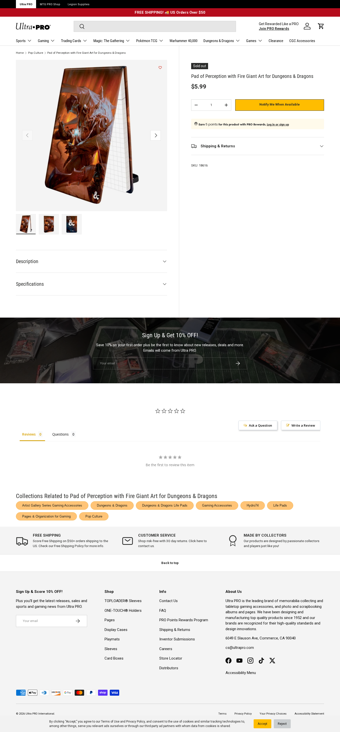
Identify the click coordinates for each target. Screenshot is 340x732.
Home (20, 53)
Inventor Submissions (177, 639)
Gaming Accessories (217, 505)
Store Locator (170, 658)
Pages (110, 620)
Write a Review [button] (303, 425)
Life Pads (280, 505)
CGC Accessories (302, 41)
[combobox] (155, 26)
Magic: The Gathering (108, 41)
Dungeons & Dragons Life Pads (164, 505)
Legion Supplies (78, 4)
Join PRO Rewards (274, 29)
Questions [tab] (60, 434)
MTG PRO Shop (50, 4)
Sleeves (111, 649)
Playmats (112, 639)
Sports (21, 41)
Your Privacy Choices (273, 713)
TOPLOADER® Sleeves (123, 601)
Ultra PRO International (40, 713)
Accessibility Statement (309, 713)
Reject (282, 724)
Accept (262, 724)
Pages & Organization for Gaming (46, 516)
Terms (222, 713)
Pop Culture (35, 53)
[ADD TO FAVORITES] (160, 68)
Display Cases (116, 629)
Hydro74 (253, 505)
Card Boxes (114, 658)
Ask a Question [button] (260, 425)
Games (251, 41)
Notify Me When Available (279, 104)
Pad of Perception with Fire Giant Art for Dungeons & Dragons (86, 53)
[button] (321, 26)
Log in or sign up (278, 124)
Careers (165, 649)
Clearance (276, 41)
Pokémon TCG (146, 41)
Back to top (170, 563)
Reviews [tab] (29, 434)
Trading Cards (71, 41)
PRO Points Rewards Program (183, 620)
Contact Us (168, 601)
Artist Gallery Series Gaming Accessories (52, 505)
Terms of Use (110, 721)
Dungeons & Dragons (218, 41)
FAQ (162, 610)
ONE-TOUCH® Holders (123, 610)
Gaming (43, 41)
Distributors (168, 668)
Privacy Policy (135, 721)
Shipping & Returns (174, 629)
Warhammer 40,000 (183, 41)
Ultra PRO (26, 4)
